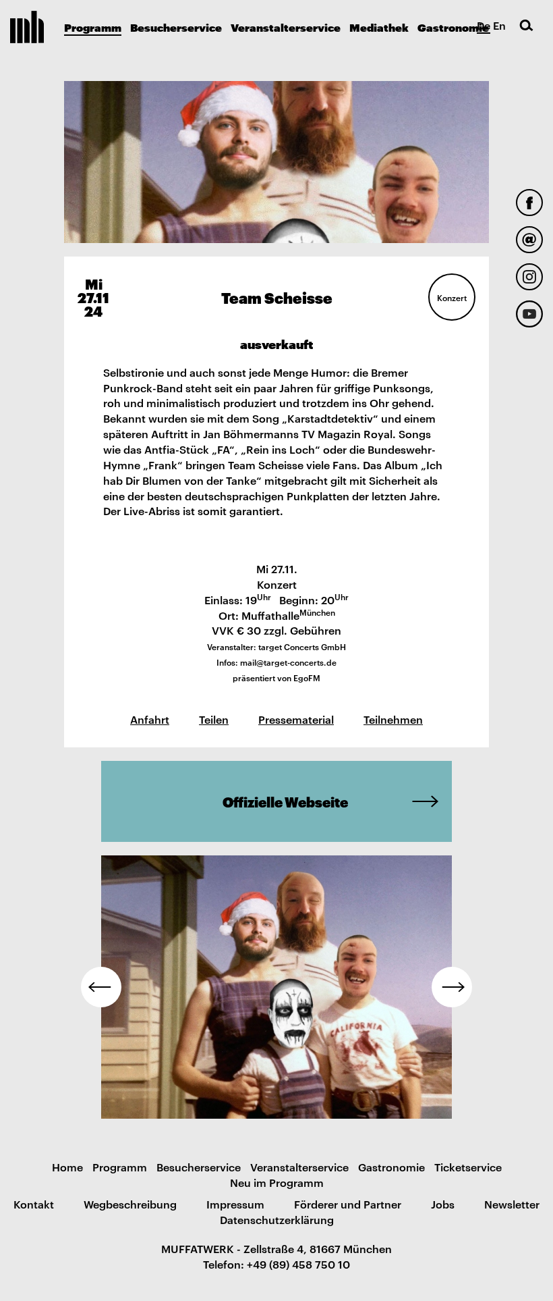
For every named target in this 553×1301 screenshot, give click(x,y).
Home (67, 1166)
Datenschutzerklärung (277, 1219)
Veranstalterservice (286, 26)
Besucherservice (176, 26)
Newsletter (512, 1203)
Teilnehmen (393, 719)
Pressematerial (296, 719)
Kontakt (33, 1203)
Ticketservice (468, 1166)
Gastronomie (453, 26)
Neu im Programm (277, 1182)
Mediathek (379, 26)
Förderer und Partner (347, 1203)
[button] (101, 987)
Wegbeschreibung (130, 1203)
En (499, 25)
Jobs (443, 1203)
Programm (92, 26)
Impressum (235, 1203)
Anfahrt (149, 719)
